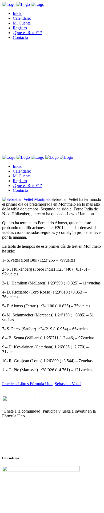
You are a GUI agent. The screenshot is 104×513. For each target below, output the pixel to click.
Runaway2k (27, 442)
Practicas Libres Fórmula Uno (27, 383)
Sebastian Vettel (68, 383)
